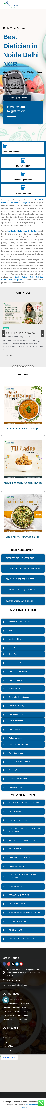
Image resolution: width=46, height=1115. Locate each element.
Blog (6, 328)
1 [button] (13, 366)
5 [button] (22, 366)
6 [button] (24, 366)
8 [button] (28, 366)
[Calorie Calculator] (23, 187)
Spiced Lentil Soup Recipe (23, 428)
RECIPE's (23, 374)
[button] (3, 333)
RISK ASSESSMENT (23, 550)
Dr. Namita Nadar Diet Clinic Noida (23, 231)
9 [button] (30, 366)
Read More (8, 359)
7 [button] (26, 366)
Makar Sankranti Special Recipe (23, 482)
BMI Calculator (23, 166)
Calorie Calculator (23, 194)
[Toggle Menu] (41, 5)
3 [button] (17, 366)
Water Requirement (23, 180)
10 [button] (33, 366)
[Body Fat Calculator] (5, 146)
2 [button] (15, 366)
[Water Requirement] (23, 174)
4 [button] (20, 366)
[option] (23, 332)
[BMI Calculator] (23, 160)
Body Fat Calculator (11, 152)
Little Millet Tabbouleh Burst (23, 536)
